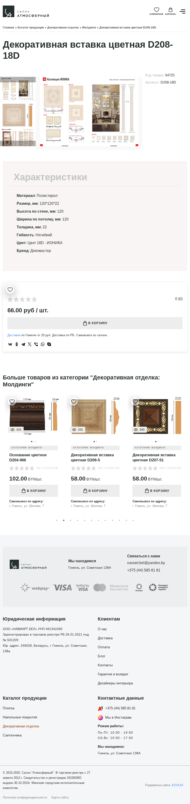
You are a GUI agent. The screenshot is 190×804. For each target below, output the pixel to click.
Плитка (8, 708)
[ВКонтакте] (10, 344)
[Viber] (36, 344)
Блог (101, 656)
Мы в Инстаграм (118, 717)
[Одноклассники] (16, 344)
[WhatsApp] (42, 344)
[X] (29, 344)
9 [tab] (112, 520)
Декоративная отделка (21, 726)
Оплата (104, 647)
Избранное (156, 14)
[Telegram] (23, 344)
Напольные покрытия (20, 717)
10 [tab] (119, 520)
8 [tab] (105, 520)
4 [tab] (77, 520)
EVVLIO (177, 785)
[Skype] (49, 344)
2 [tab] (63, 520)
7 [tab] (98, 520)
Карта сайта (59, 797)
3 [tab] (70, 520)
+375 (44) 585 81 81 (143, 570)
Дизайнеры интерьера (115, 683)
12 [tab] (133, 520)
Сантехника (12, 735)
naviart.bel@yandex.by (146, 563)
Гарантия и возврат (113, 674)
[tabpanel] (33, 454)
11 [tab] (126, 520)
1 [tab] (56, 520)
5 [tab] (84, 520)
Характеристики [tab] (50, 177)
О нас (102, 629)
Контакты (105, 665)
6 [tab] (91, 520)
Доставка (13, 335)
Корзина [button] (170, 14)
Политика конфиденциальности (25, 797)
